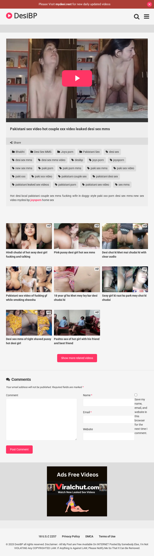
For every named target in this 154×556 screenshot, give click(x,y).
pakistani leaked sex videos (32, 184)
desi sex (113, 151)
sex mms (124, 184)
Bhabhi (19, 151)
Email (87, 412)
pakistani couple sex (74, 176)
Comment (12, 395)
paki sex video (125, 168)
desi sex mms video (53, 160)
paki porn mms (71, 168)
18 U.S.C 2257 (47, 536)
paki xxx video (43, 176)
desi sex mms (23, 160)
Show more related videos (77, 358)
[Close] (149, 4)
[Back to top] (140, 544)
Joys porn (66, 151)
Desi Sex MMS (42, 151)
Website (88, 429)
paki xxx (20, 176)
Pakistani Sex (91, 151)
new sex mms (23, 168)
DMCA (89, 536)
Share (17, 142)
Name (87, 395)
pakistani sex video (97, 184)
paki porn (47, 168)
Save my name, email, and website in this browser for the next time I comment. (141, 416)
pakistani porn (67, 184)
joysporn (118, 160)
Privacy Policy (71, 536)
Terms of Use (107, 536)
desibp (78, 160)
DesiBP (24, 15)
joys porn (98, 160)
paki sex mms (98, 168)
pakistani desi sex (106, 176)
